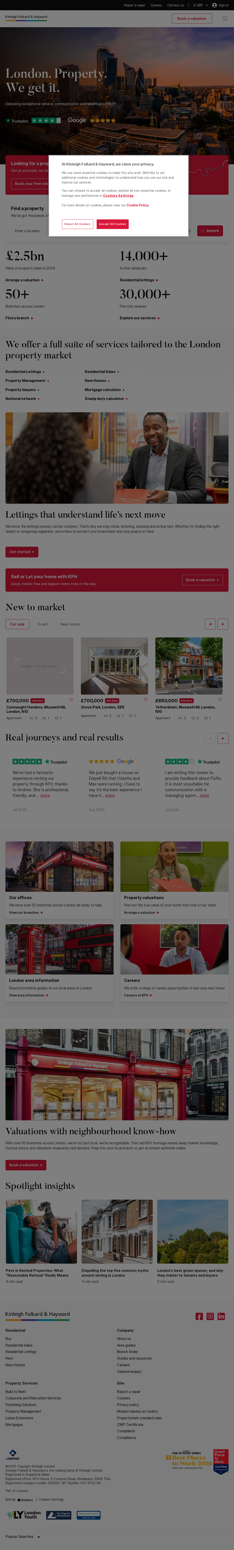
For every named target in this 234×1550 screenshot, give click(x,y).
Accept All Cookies (112, 224)
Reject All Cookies (77, 224)
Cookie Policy (138, 205)
